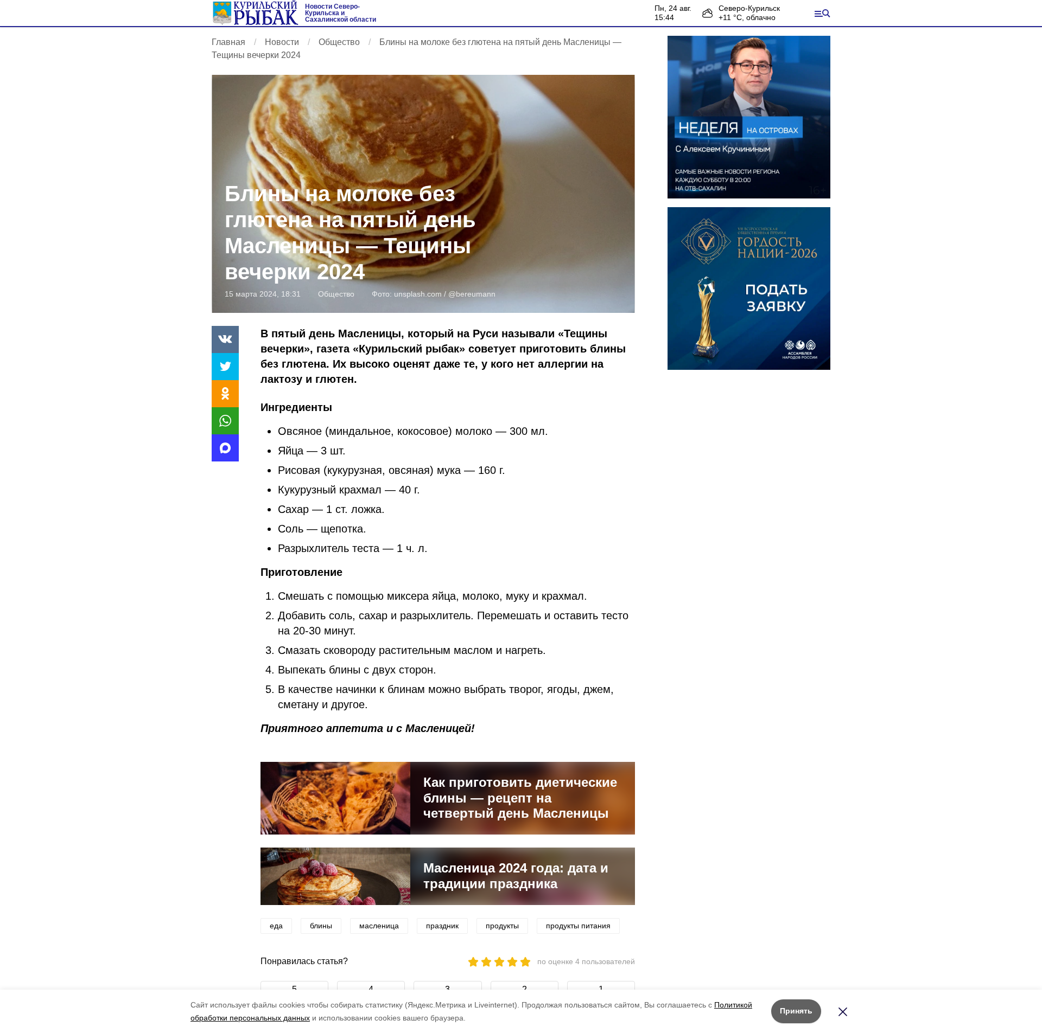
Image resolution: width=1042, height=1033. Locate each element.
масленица (379, 925)
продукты (502, 925)
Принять (796, 1010)
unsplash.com (418, 294)
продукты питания (578, 925)
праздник (442, 925)
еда (276, 925)
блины (321, 925)
